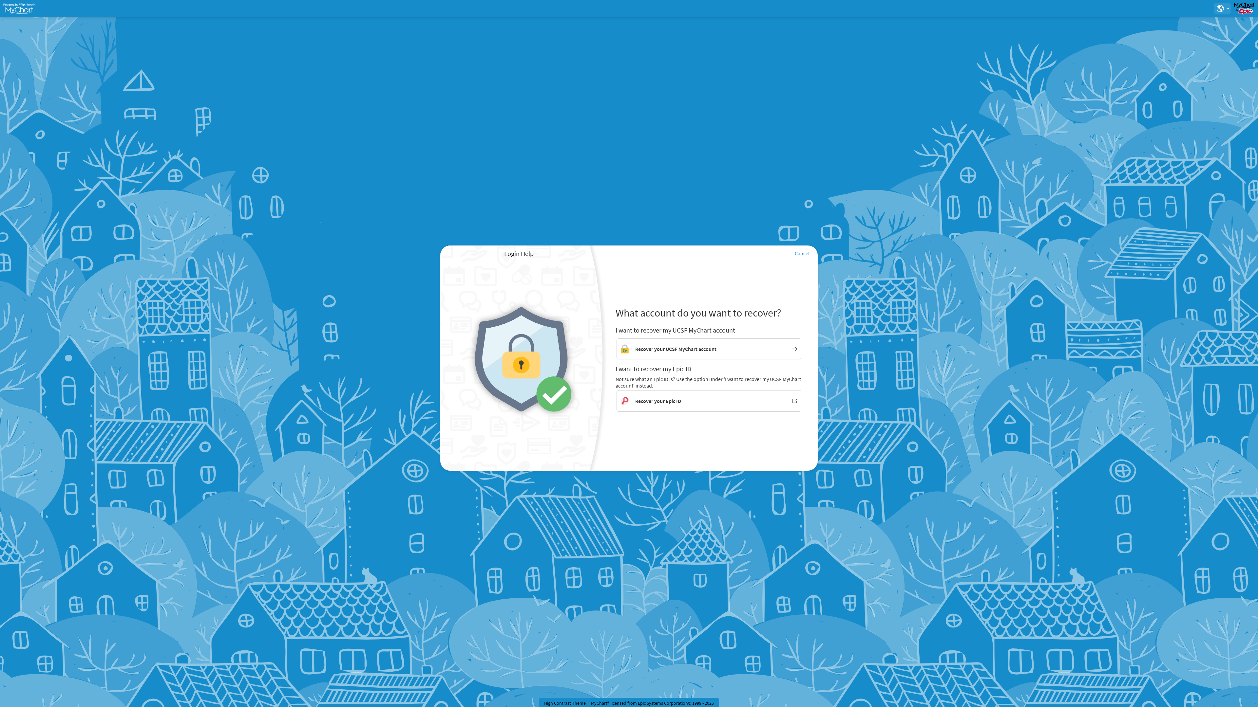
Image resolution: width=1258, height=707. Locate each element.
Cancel (802, 253)
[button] (1222, 8)
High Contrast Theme (565, 703)
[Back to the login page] (23, 8)
